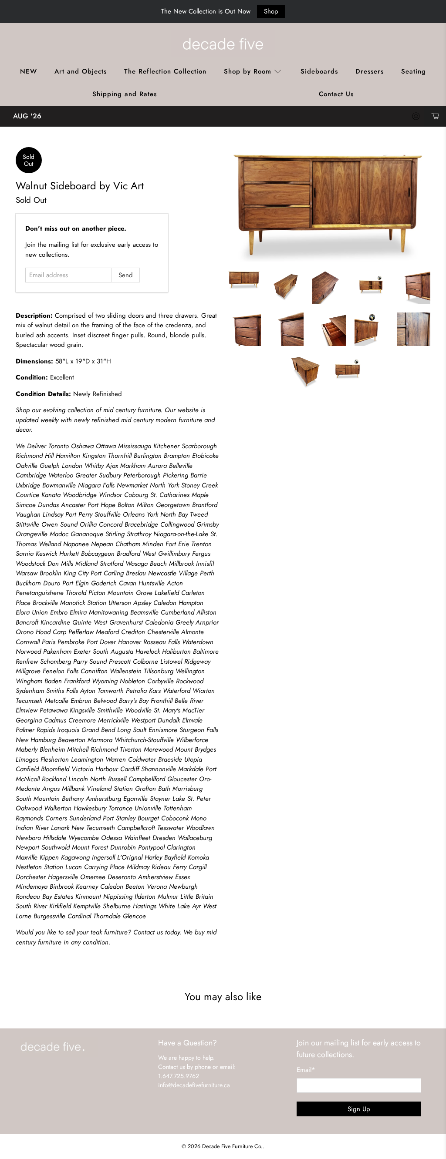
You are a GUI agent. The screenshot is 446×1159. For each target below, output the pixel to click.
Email (306, 1070)
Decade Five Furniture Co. (232, 1146)
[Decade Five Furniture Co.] (223, 43)
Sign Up (359, 1109)
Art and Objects (80, 71)
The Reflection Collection (165, 71)
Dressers (369, 71)
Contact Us (336, 94)
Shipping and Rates (124, 94)
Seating (413, 71)
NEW (28, 71)
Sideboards (319, 71)
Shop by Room (247, 71)
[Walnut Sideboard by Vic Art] (328, 204)
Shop (271, 11)
